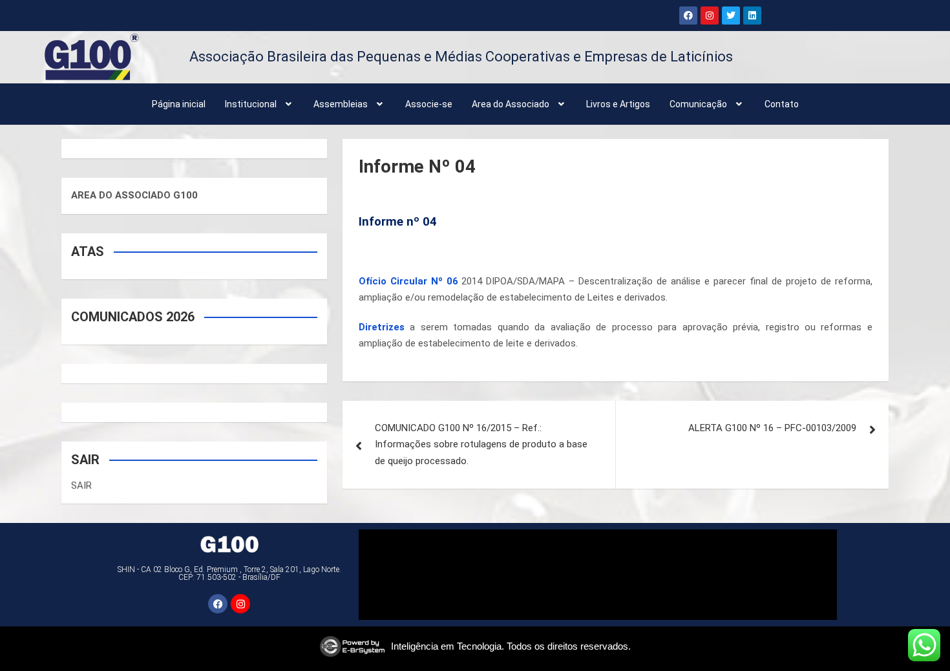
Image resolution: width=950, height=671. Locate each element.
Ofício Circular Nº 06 (408, 281)
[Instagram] (710, 15)
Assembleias (340, 104)
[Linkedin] (752, 15)
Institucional (251, 104)
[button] (259, 104)
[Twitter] (731, 15)
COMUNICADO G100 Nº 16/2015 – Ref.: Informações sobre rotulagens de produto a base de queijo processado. (481, 444)
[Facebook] (688, 15)
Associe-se (428, 104)
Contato (782, 104)
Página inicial (179, 104)
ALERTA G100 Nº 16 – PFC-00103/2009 (772, 428)
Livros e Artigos (618, 104)
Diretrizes (382, 327)
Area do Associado (510, 104)
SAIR (81, 485)
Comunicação (698, 104)
